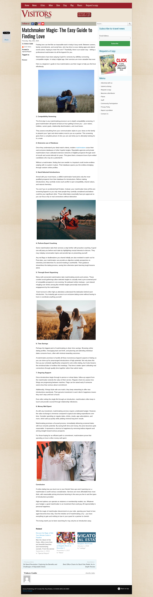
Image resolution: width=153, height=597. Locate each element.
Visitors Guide (28, 44)
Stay (65, 5)
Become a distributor (108, 93)
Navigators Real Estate (84, 543)
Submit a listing (106, 86)
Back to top (125, 588)
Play (72, 5)
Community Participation (109, 103)
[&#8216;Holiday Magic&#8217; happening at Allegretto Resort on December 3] (66, 537)
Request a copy (92, 5)
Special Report (26, 51)
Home (27, 5)
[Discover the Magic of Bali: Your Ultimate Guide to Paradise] (46, 543)
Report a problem (107, 110)
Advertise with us (106, 83)
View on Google (27, 591)
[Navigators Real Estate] (86, 537)
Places (79, 5)
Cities (42, 5)
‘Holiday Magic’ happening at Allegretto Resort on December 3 (65, 546)
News (34, 5)
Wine (51, 5)
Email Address (104, 36)
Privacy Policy (105, 107)
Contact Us (104, 114)
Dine (58, 5)
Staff (102, 100)
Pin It (6, 40)
